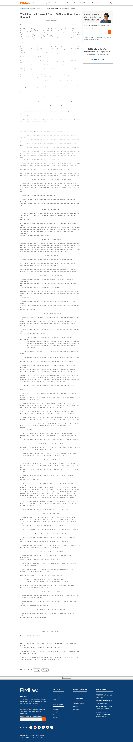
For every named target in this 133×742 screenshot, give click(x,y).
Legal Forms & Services (79, 694)
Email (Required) (88, 29)
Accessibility (56, 697)
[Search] (111, 2)
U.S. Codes (76, 712)
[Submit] (109, 32)
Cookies (41, 737)
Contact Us (56, 699)
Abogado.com (99, 706)
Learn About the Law (78, 703)
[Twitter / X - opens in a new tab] (39, 727)
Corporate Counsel (24, 8)
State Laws (76, 706)
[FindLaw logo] (26, 3)
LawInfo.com (99, 712)
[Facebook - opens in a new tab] (30, 727)
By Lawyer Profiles (58, 715)
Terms (21, 737)
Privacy (27, 737)
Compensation (41, 8)
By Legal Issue (57, 712)
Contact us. (35, 703)
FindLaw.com (99, 694)
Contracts (33, 8)
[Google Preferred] (51, 727)
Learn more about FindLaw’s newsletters (93, 37)
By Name (55, 717)
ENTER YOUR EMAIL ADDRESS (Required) (31, 716)
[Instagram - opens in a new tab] (43, 727)
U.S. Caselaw (76, 709)
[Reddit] (47, 727)
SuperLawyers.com (101, 700)
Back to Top (67, 678)
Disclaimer (34, 737)
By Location (56, 709)
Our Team (55, 694)
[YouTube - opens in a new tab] (35, 727)
